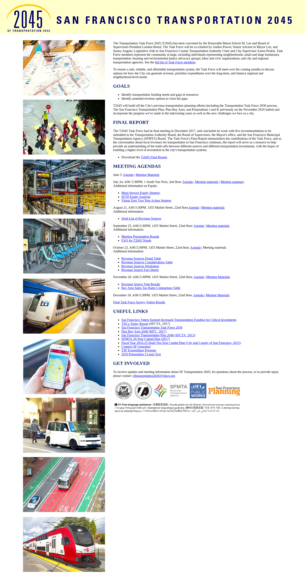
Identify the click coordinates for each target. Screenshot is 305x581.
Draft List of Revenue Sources (141, 218)
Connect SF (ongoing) (136, 346)
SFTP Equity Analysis (135, 197)
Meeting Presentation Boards (140, 236)
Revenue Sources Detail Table (141, 258)
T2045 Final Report (154, 157)
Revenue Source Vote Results (140, 284)
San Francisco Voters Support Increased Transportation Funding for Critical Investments (178, 320)
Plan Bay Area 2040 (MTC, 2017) (143, 331)
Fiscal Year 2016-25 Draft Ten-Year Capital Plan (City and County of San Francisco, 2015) (181, 343)
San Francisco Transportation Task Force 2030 (151, 327)
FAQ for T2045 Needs (136, 240)
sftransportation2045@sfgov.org (154, 376)
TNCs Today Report (134, 324)
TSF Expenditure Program (138, 350)
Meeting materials (206, 182)
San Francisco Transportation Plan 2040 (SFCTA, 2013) (158, 335)
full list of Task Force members (175, 62)
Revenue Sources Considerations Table (147, 262)
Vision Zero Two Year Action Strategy (146, 200)
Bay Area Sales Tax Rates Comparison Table (150, 288)
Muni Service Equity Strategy (140, 193)
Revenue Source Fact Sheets (140, 270)
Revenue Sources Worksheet (140, 266)
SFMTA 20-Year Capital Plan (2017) (145, 339)
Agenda (128, 175)
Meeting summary (232, 182)
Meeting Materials (147, 175)
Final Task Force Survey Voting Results (139, 302)
